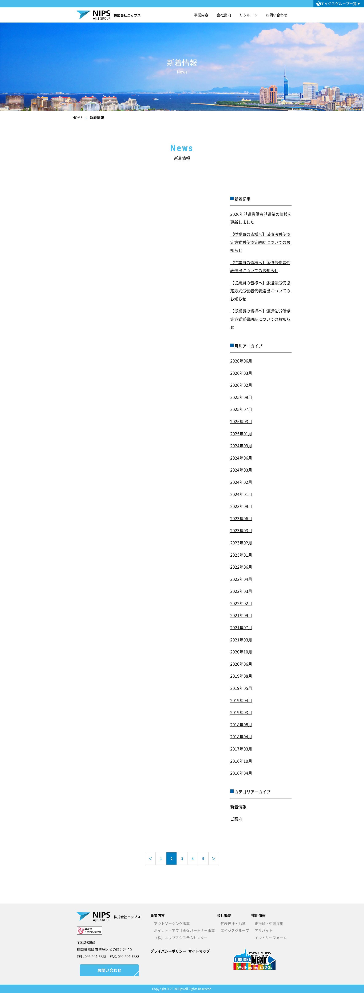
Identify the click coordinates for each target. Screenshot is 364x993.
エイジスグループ (235, 930)
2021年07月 (241, 627)
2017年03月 (241, 749)
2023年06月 (241, 518)
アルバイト (264, 930)
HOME (77, 117)
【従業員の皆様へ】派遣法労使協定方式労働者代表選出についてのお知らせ (260, 291)
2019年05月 (241, 688)
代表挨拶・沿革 (233, 923)
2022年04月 (241, 579)
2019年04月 (241, 700)
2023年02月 (241, 543)
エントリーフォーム (271, 937)
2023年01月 (241, 555)
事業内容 (157, 915)
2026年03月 (241, 373)
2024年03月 (241, 470)
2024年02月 (241, 482)
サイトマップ (199, 951)
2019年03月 (241, 712)
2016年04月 (241, 773)
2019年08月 (241, 676)
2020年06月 (241, 664)
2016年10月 (241, 761)
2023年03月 (241, 530)
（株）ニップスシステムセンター (181, 937)
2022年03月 (241, 591)
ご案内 (236, 819)
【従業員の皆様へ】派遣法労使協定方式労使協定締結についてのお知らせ (260, 242)
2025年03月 (241, 421)
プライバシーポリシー (168, 951)
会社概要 (224, 915)
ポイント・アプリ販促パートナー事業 (184, 930)
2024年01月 (241, 494)
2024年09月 (241, 446)
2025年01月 (241, 434)
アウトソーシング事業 (172, 923)
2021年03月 (241, 640)
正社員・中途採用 (269, 923)
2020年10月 (241, 652)
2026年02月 (241, 385)
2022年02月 (241, 603)
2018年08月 (241, 725)
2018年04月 (241, 737)
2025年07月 (241, 409)
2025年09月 (241, 397)
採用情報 (258, 915)
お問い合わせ (276, 14)
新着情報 (97, 117)
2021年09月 (241, 615)
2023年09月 (241, 506)
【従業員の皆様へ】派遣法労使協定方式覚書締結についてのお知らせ (260, 319)
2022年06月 (241, 567)
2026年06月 (241, 361)
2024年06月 (241, 458)
